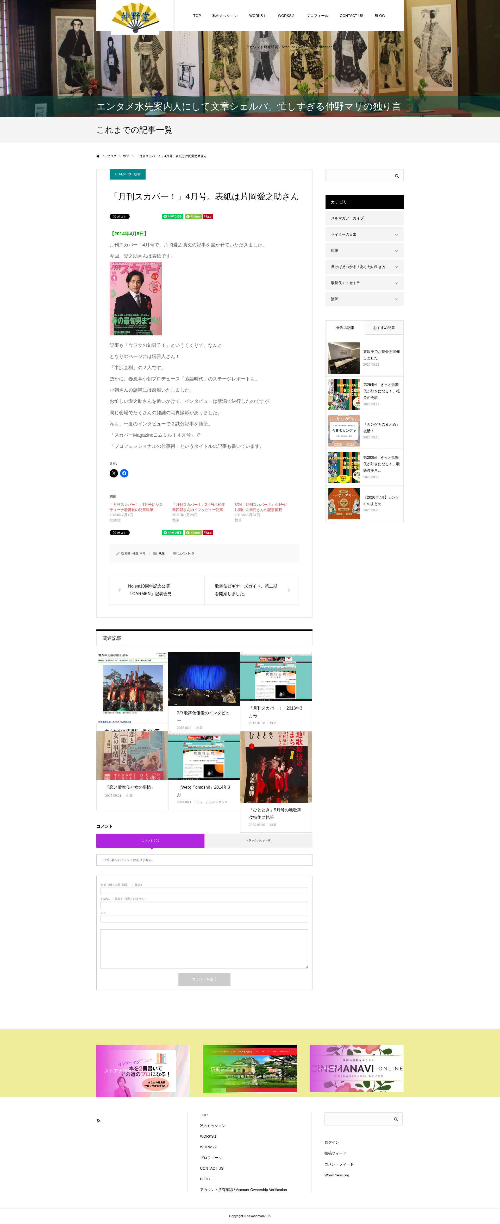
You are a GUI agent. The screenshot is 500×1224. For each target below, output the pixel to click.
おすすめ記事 (384, 328)
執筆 (137, 174)
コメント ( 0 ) (150, 840)
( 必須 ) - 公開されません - (123, 898)
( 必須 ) (121, 884)
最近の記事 (345, 328)
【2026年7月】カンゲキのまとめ (381, 500)
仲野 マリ (139, 553)
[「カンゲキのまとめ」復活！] (344, 431)
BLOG (380, 16)
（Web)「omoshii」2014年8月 (203, 791)
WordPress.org (336, 1175)
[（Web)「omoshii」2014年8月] (204, 755)
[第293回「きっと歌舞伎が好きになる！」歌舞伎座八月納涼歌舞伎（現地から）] (344, 467)
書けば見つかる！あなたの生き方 (358, 267)
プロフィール (317, 16)
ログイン (331, 1142)
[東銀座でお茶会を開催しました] (344, 358)
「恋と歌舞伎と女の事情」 (130, 787)
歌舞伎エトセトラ (345, 283)
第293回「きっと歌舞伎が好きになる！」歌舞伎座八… (381, 464)
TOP (197, 16)
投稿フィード (335, 1153)
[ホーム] (98, 156)
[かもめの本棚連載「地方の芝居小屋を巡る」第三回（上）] (132, 688)
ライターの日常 (344, 234)
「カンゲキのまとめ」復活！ (381, 427)
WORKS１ (257, 16)
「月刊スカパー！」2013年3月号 (275, 712)
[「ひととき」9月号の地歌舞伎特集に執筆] (276, 767)
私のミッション (225, 16)
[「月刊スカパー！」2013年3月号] (276, 676)
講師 (334, 299)
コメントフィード (339, 1164)
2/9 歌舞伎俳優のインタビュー (203, 717)
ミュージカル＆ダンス (212, 802)
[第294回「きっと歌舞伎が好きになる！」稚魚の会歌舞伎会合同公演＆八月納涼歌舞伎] (344, 394)
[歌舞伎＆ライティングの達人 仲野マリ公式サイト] (135, 17)
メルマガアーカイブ (347, 218)
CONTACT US (351, 16)
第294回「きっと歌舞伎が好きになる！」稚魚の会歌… (381, 391)
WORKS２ (286, 16)
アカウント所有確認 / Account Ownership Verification (289, 47)
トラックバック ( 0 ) (259, 840)
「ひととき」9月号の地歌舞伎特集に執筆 (275, 814)
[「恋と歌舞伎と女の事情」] (132, 755)
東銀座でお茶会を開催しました (381, 354)
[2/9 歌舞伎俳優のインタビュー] (204, 679)
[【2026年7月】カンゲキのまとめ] (344, 503)
